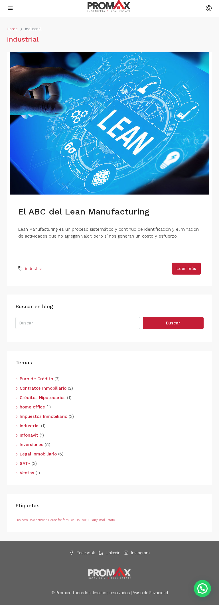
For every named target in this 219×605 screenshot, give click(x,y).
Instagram (140, 553)
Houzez (81, 520)
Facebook (86, 553)
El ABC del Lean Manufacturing (83, 211)
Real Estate (107, 520)
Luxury (93, 520)
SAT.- (25, 463)
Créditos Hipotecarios (43, 397)
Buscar (173, 323)
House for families (61, 520)
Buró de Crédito (36, 378)
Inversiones (31, 444)
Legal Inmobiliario (38, 454)
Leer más (186, 268)
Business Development (31, 520)
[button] (202, 588)
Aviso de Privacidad (150, 592)
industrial (34, 268)
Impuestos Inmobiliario (43, 416)
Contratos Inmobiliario (43, 388)
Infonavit (29, 435)
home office (32, 407)
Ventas (27, 472)
